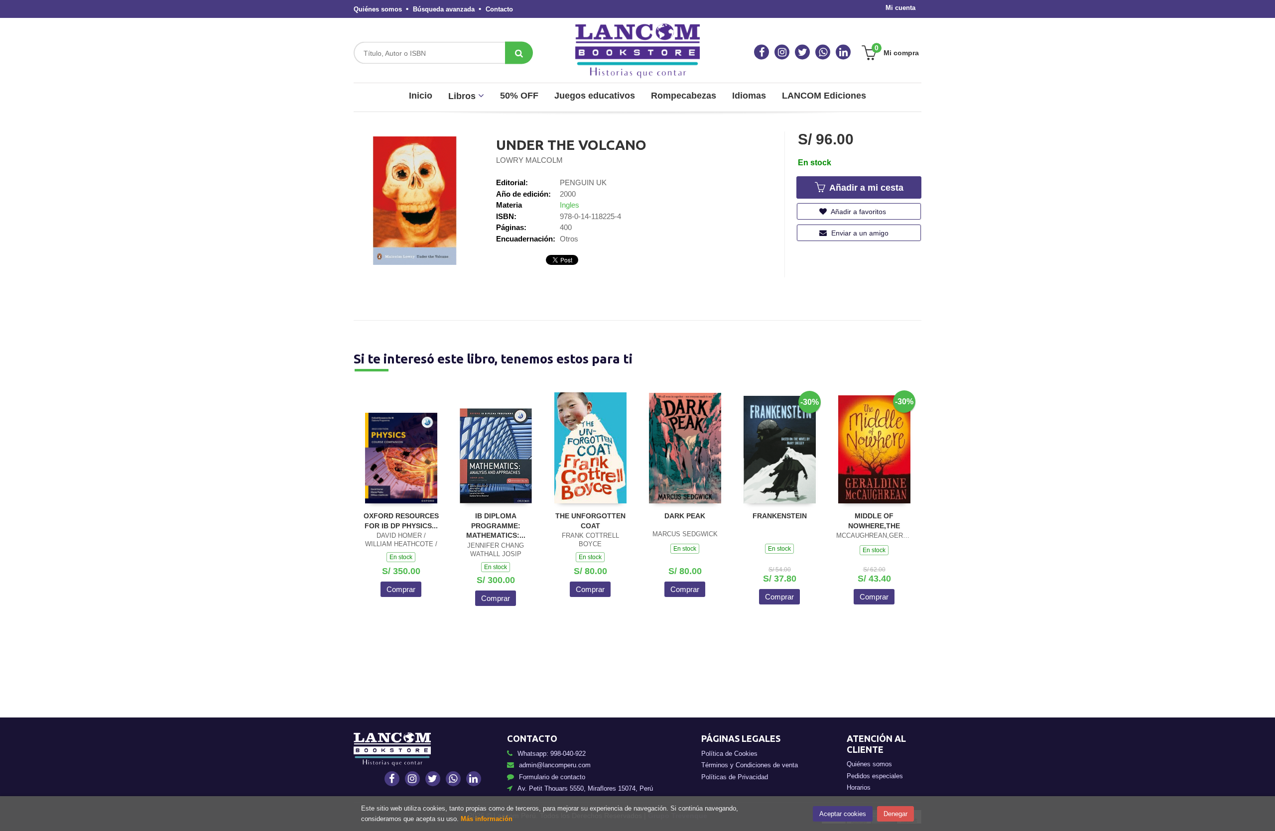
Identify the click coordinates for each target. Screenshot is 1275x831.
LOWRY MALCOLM (529, 160)
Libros (463, 96)
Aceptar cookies (842, 814)
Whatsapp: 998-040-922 (551, 753)
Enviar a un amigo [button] (859, 233)
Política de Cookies (729, 753)
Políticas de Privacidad (734, 777)
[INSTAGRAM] (781, 52)
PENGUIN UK (583, 182)
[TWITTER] (802, 52)
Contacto (499, 9)
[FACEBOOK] (761, 52)
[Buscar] (519, 53)
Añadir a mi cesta (865, 188)
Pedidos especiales (875, 776)
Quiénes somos (378, 9)
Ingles (569, 205)
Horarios (859, 787)
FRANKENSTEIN (780, 516)
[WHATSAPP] (822, 52)
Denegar (895, 814)
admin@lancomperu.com (555, 765)
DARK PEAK (684, 516)
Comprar (400, 589)
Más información (486, 819)
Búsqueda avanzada (444, 9)
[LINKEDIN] (843, 52)
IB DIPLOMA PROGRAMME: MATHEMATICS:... (495, 525)
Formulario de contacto (552, 777)
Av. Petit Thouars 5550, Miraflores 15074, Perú (585, 788)
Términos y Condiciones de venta (749, 765)
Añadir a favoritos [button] (857, 212)
